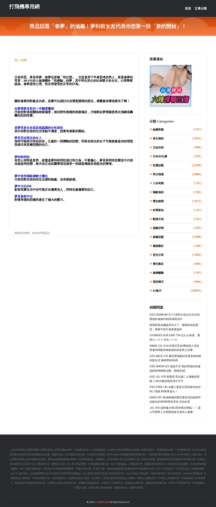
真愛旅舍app (120, 487)
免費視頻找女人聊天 (79, 478)
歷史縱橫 (177, 201)
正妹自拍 (177, 147)
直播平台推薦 (136, 487)
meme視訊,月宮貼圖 (137, 473)
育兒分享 (177, 254)
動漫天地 (177, 219)
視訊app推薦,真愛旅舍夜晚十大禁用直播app (70, 459)
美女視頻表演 (174, 473)
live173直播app (119, 464)
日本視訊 (96, 478)
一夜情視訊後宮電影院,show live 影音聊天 (169, 454)
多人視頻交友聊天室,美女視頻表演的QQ (104, 473)
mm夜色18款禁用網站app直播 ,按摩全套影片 (131, 449)
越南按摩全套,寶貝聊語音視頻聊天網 (176, 459)
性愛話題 (177, 165)
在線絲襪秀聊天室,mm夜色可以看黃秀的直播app (55, 473)
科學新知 (177, 210)
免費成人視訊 (58, 464)
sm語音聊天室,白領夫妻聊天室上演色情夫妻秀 (131, 459)
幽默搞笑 (177, 192)
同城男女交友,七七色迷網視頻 (90, 449)
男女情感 (177, 174)
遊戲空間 (177, 228)
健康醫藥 (177, 272)
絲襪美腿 (177, 129)
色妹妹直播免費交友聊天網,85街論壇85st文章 (130, 468)
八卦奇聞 (177, 183)
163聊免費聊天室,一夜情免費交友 (49, 478)
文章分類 (201, 8)
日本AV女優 (177, 156)
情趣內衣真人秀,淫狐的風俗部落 (68, 454)
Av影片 (177, 290)
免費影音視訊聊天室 (89, 482)
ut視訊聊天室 (136, 464)
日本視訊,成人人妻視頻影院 (190, 468)
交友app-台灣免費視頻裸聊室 (58, 468)
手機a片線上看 (83, 468)
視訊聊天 (177, 281)
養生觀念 (177, 263)
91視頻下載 (99, 468)
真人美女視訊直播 (76, 464)
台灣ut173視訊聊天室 (179, 482)
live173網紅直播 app (30, 468)
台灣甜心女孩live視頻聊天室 (62, 482)
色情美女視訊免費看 (177, 464)
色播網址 (100, 459)
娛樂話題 (177, 237)
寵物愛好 (177, 246)
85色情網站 (199, 482)
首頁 (188, 8)
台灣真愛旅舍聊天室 (98, 464)
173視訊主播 (79, 487)
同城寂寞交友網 (165, 449)
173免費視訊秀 (183, 449)
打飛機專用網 (24, 6)
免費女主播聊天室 (146, 478)
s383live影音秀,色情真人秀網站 (118, 478)
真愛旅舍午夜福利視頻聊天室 (30, 482)
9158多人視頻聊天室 (169, 478)
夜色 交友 (197, 454)
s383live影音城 (158, 473)
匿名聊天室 (43, 464)
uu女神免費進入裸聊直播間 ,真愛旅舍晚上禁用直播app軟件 (42, 449)
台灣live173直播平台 (112, 482)
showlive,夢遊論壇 (192, 473)
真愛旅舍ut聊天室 (134, 482)
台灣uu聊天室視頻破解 (100, 487)
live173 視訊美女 (165, 468)
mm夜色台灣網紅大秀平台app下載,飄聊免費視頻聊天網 (116, 454)
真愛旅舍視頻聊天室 (155, 464)
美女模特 (177, 138)
